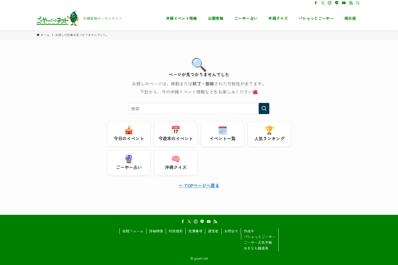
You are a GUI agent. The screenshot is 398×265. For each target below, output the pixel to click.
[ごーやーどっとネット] (58, 18)
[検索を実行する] (264, 108)
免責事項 (195, 231)
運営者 (213, 231)
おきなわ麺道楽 (256, 248)
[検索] (357, 3)
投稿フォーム (132, 231)
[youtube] (343, 3)
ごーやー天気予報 (258, 242)
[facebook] (315, 3)
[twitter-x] (322, 3)
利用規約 (176, 231)
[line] (336, 3)
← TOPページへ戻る (199, 185)
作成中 (249, 231)
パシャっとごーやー (260, 236)
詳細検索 (156, 231)
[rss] (350, 3)
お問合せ (231, 231)
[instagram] (329, 3)
